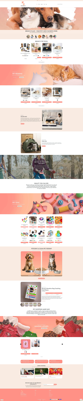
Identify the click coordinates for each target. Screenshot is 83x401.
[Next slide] (62, 47)
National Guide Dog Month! (39, 375)
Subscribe (55, 384)
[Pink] (36, 55)
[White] (34, 55)
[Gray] (46, 55)
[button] (58, 4)
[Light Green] (33, 55)
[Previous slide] (20, 92)
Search (49, 391)
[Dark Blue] (47, 55)
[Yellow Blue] (22, 352)
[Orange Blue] (20, 352)
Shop (35, 392)
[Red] (26, 240)
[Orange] (41, 240)
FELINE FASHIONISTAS (44, 328)
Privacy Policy (55, 385)
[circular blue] (48, 240)
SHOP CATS (39, 27)
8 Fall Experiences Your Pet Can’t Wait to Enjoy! (55, 376)
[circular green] (51, 240)
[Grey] (23, 352)
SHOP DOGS (43, 27)
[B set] (23, 55)
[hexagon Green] (47, 240)
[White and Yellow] (52, 352)
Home (37, 4)
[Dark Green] (37, 55)
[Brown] (57, 55)
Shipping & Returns (51, 394)
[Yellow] (24, 240)
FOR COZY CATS (21, 77)
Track (44, 4)
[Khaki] (24, 100)
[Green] (55, 240)
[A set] (22, 55)
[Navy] (43, 240)
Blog (46, 4)
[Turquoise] (23, 240)
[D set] (26, 55)
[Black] (43, 55)
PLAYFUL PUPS (15, 206)
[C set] (25, 55)
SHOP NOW (22, 123)
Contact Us (50, 393)
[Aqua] (44, 55)
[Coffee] (26, 100)
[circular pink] (50, 240)
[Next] (25, 51)
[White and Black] (31, 240)
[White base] (57, 100)
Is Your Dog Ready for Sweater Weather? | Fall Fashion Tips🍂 (27, 376)
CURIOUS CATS (19, 206)
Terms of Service (51, 385)
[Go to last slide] (20, 47)
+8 (27, 55)
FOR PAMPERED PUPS (15, 77)
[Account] (59, 4)
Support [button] (42, 4)
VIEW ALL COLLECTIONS (41, 278)
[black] (30, 240)
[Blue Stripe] (54, 352)
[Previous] (24, 51)
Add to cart (24, 57)
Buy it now (47, 294)
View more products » (41, 62)
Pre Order (33, 353)
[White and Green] (53, 352)
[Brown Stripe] (56, 352)
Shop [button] (39, 4)
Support (35, 393)
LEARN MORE (41, 173)
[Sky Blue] (60, 240)
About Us (50, 392)
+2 (61, 240)
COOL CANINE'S (38, 328)
